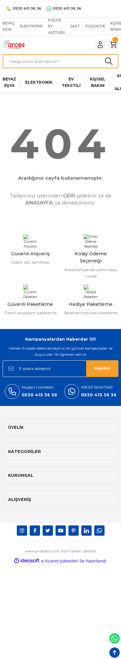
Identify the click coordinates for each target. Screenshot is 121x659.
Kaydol (102, 368)
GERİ (69, 196)
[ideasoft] (27, 561)
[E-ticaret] (60, 561)
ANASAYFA (39, 203)
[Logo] (17, 44)
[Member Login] (100, 45)
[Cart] (113, 45)
